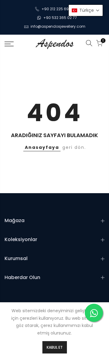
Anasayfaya (42, 147)
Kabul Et (55, 347)
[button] (86, 10)
